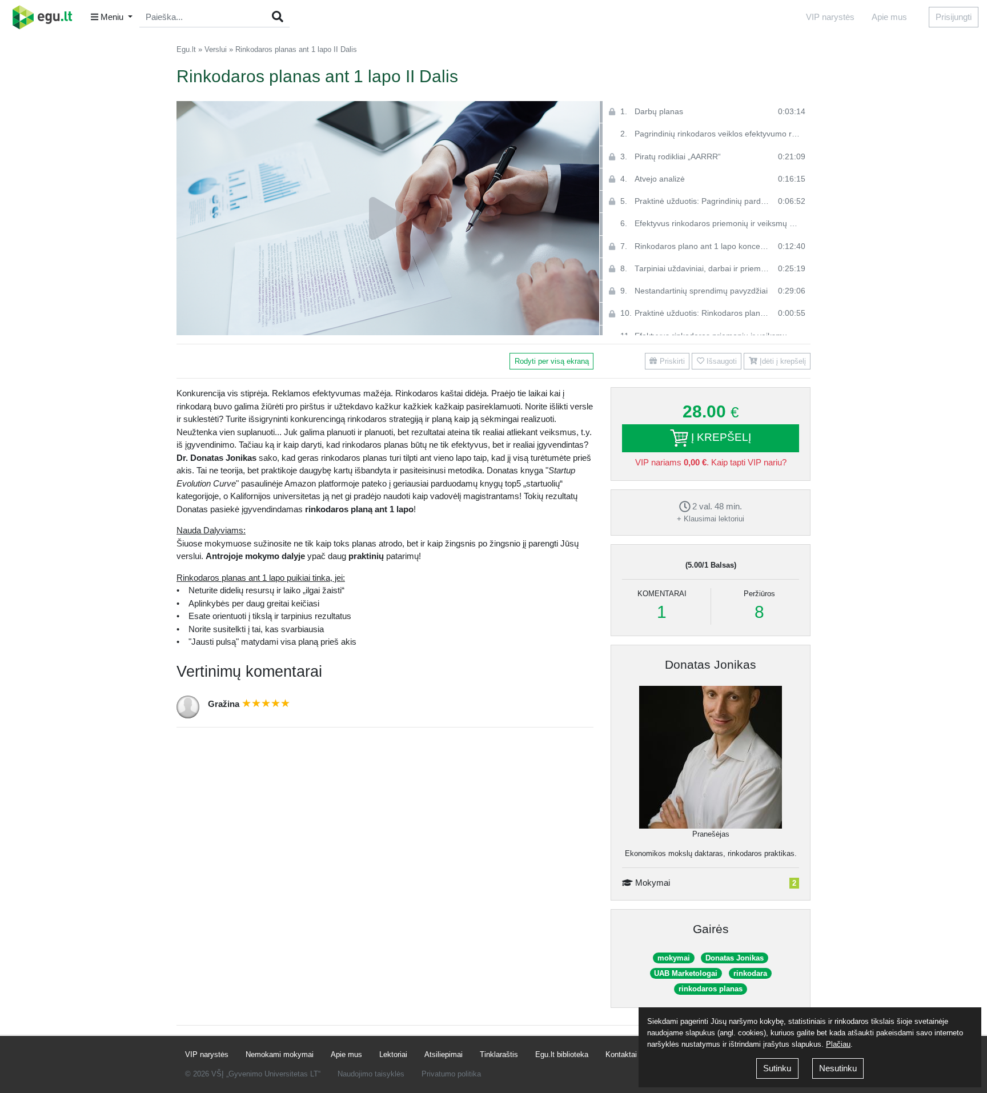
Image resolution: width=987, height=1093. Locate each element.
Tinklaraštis (499, 1054)
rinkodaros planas (711, 988)
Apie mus (889, 17)
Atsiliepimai (443, 1054)
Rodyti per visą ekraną (552, 361)
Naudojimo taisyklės (371, 1074)
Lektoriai (393, 1054)
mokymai (673, 958)
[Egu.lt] (46, 17)
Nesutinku (838, 1068)
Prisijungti (954, 17)
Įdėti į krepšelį (781, 361)
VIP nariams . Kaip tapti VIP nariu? (711, 462)
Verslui (215, 49)
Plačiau (838, 1044)
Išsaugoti (720, 361)
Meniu (112, 17)
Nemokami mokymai (280, 1054)
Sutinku (777, 1068)
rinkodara (750, 973)
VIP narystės (830, 17)
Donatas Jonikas (710, 664)
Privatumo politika (451, 1074)
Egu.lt (186, 49)
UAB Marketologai (685, 973)
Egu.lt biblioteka (561, 1054)
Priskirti (671, 361)
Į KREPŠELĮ (719, 437)
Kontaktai (621, 1054)
